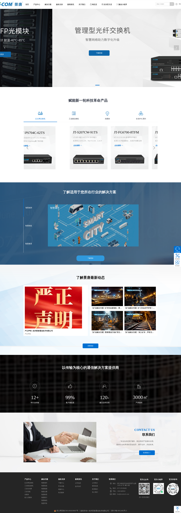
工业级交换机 (74, 119)
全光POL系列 (141, 119)
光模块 (107, 119)
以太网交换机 (40, 119)
